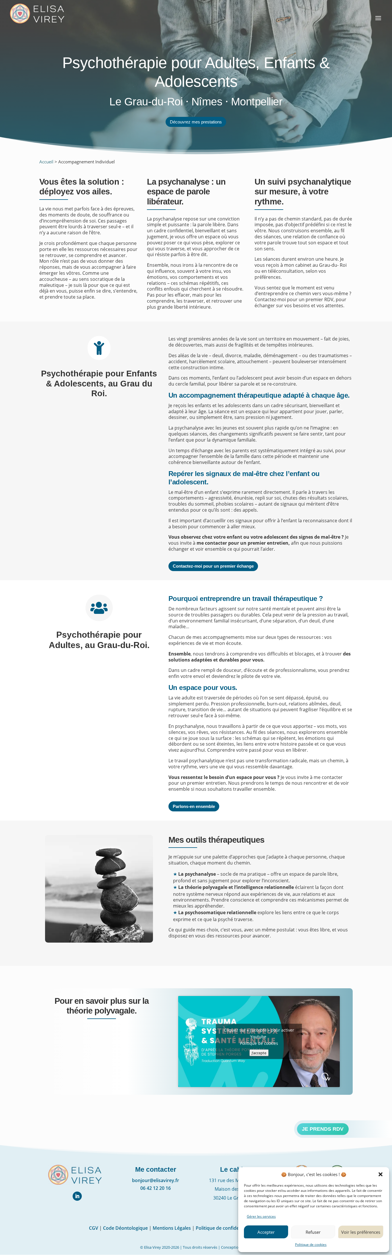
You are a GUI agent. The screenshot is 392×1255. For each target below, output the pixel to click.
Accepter (266, 1232)
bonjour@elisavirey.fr (155, 1180)
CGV (93, 1228)
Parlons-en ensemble (194, 806)
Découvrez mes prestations (196, 121)
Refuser (313, 1232)
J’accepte (259, 1052)
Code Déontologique (125, 1228)
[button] (380, 1174)
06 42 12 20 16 (155, 1188)
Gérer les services (261, 1216)
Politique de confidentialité (225, 1228)
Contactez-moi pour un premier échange (213, 566)
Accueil (46, 162)
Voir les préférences (360, 1232)
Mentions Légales (172, 1228)
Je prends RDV (323, 1129)
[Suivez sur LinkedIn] (77, 1196)
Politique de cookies (311, 1244)
